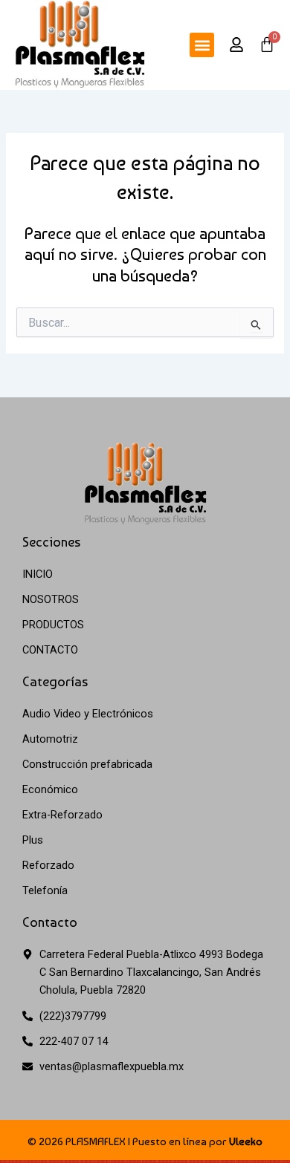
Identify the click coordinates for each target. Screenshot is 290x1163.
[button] (202, 45)
